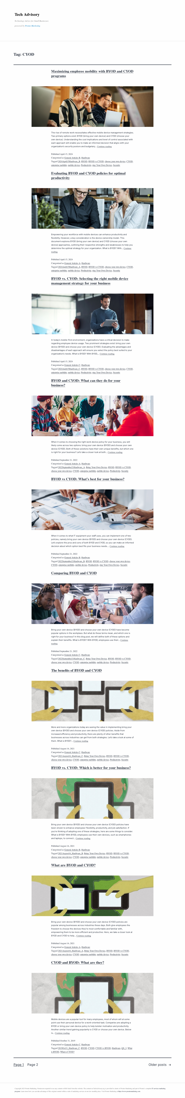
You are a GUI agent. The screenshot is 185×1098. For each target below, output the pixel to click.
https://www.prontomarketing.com (129, 1091)
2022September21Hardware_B (71, 561)
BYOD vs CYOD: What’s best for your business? (87, 478)
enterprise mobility (59, 165)
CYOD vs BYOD (103, 1048)
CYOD (129, 161)
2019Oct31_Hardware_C (69, 1048)
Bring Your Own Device (96, 467)
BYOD (84, 161)
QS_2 (123, 1048)
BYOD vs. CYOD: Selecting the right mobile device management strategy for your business (89, 281)
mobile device (74, 165)
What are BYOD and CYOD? (73, 865)
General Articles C (72, 365)
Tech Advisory (27, 14)
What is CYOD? (67, 1051)
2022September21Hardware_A (71, 467)
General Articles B (72, 157)
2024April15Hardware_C (69, 368)
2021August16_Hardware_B (70, 853)
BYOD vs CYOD (96, 161)
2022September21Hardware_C (71, 658)
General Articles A (72, 263)
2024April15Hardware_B (69, 161)
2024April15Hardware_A (69, 266)
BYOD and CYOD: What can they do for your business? (86, 383)
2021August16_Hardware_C (70, 755)
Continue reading (104, 146)
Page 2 (32, 1065)
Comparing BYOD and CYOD (74, 572)
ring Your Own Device (102, 165)
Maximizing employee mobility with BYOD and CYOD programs (92, 73)
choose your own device (115, 161)
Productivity (86, 165)
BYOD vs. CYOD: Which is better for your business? (91, 767)
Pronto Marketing (32, 25)
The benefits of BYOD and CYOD (76, 670)
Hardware (85, 157)
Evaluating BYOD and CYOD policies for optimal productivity (88, 175)
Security (116, 165)
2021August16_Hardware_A (70, 950)
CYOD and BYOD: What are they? (77, 962)
